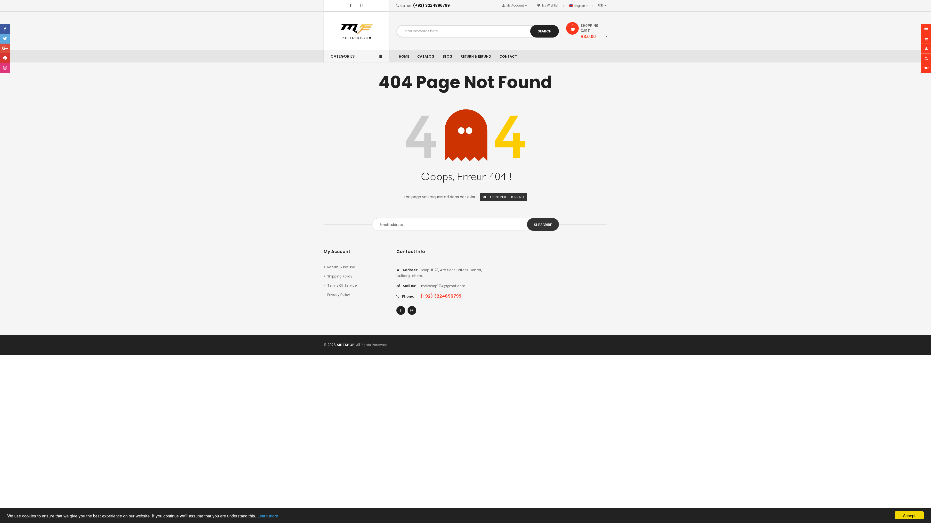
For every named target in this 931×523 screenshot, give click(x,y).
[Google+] (5, 48)
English (580, 6)
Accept (909, 515)
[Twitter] (5, 39)
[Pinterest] (5, 58)
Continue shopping (507, 197)
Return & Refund (341, 267)
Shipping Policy (339, 276)
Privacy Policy (338, 294)
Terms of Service (342, 285)
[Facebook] (5, 29)
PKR (602, 5)
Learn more (267, 516)
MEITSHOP (345, 344)
